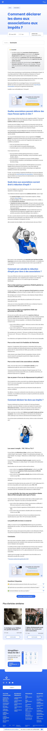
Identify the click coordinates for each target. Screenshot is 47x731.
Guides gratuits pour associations (29, 710)
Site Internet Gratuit (6, 721)
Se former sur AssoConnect (28, 718)
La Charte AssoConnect (40, 699)
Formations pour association (28, 705)
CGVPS (13, 725)
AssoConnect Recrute (40, 706)
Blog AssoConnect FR (28, 697)
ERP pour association (5, 707)
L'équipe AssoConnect (40, 703)
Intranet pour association (6, 704)
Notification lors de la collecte (11, 729)
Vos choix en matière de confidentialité (30, 729)
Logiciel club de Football (18, 698)
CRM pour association (5, 710)
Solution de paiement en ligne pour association (6, 699)
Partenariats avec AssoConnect (40, 717)
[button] (44, 2)
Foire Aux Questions (39, 721)
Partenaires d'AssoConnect (40, 714)
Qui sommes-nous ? (40, 696)
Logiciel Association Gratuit (6, 713)
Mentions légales (4, 726)
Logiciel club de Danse (18, 704)
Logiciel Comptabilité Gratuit (6, 718)
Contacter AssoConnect (40, 711)
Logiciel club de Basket (18, 701)
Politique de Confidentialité (18, 726)
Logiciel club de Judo (18, 707)
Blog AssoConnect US (28, 701)
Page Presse (40, 708)
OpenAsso (27, 713)
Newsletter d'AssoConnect (29, 715)
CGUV (10, 725)
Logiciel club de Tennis (18, 710)
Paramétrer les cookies (27, 726)
